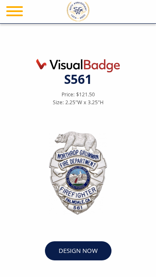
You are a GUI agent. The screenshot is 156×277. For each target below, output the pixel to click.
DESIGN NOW (78, 251)
